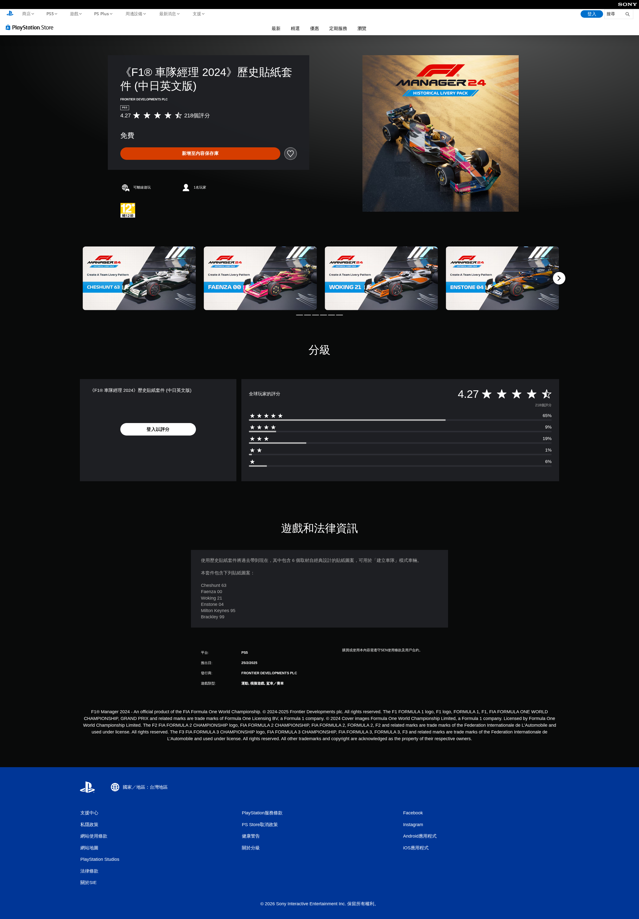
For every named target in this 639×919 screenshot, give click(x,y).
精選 (295, 28)
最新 (276, 28)
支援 (197, 13)
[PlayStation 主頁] (10, 14)
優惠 (314, 28)
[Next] (559, 278)
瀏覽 (361, 28)
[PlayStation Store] (31, 27)
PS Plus (101, 13)
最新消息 (167, 13)
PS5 (50, 13)
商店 (26, 13)
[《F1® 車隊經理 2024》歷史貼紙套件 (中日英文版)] (139, 278)
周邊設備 (134, 13)
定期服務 (338, 28)
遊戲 (74, 13)
